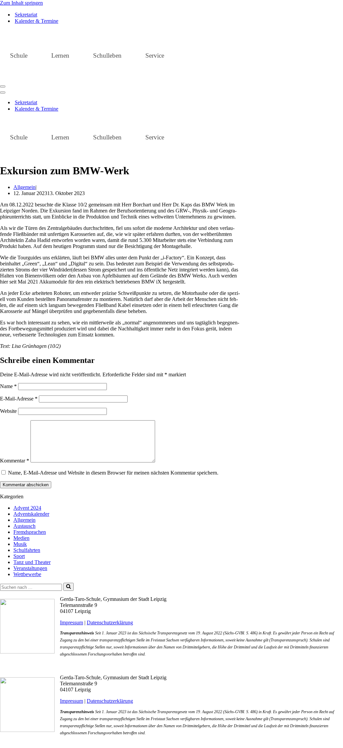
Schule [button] (18, 55)
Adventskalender (31, 514)
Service (154, 55)
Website (8, 411)
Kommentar (14, 460)
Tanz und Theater (32, 562)
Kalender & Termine (36, 21)
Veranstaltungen (30, 568)
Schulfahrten (26, 550)
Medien (21, 538)
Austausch (24, 526)
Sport (19, 556)
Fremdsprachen (29, 532)
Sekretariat (26, 14)
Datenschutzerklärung (110, 622)
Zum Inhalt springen (21, 3)
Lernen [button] (60, 55)
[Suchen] (68, 587)
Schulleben (107, 55)
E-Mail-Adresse (19, 398)
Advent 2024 (27, 508)
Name (8, 386)
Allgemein (24, 187)
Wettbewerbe (27, 574)
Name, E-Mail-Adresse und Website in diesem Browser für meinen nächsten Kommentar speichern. (113, 473)
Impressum (71, 622)
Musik (20, 544)
